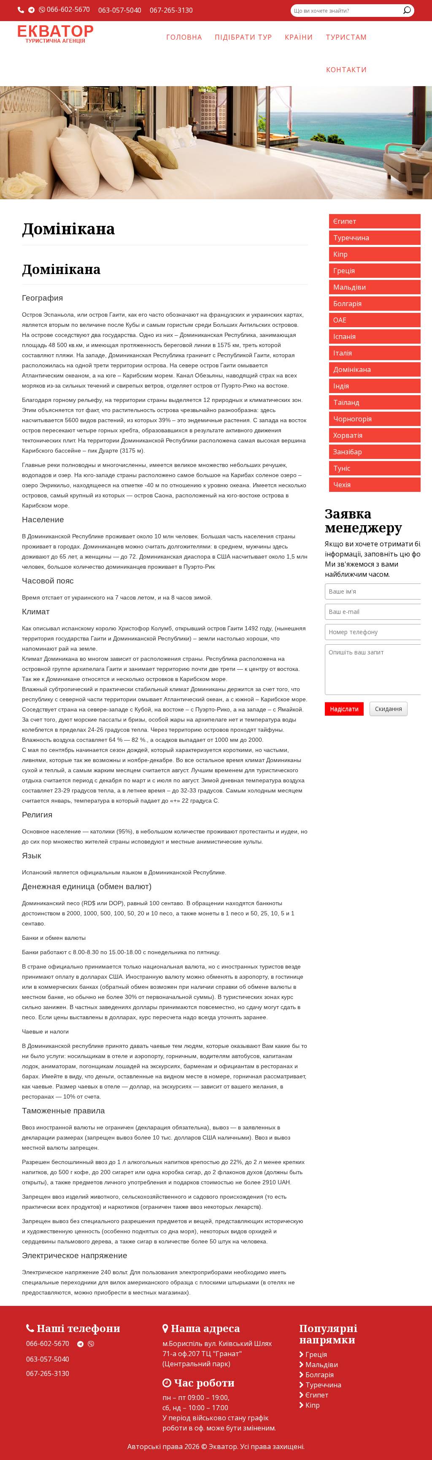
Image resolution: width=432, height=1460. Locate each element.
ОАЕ (339, 320)
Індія (341, 386)
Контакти (346, 69)
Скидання (388, 709)
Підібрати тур (243, 37)
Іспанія (344, 336)
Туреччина (351, 237)
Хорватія (347, 435)
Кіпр (340, 254)
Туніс (341, 468)
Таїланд (346, 402)
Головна (184, 37)
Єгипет (344, 221)
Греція (344, 270)
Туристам (346, 37)
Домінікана (352, 369)
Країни (299, 37)
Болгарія (347, 303)
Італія (342, 353)
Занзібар (347, 451)
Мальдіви (349, 287)
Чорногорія (352, 418)
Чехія (342, 484)
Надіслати (344, 709)
